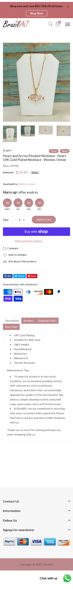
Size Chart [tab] (11, 326)
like (9, 276)
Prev (54, 151)
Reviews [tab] (29, 320)
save (33, 276)
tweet (21, 276)
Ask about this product (22, 261)
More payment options (29, 240)
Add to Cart (44, 219)
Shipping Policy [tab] (47, 320)
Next (65, 151)
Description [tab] (12, 320)
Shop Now (36, 13)
